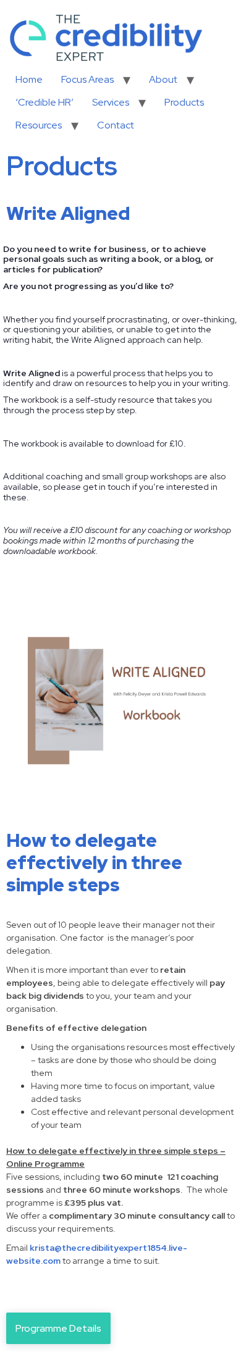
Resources (38, 125)
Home (29, 79)
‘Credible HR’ (44, 102)
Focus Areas (87, 79)
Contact (115, 125)
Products (184, 102)
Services (110, 102)
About (163, 79)
